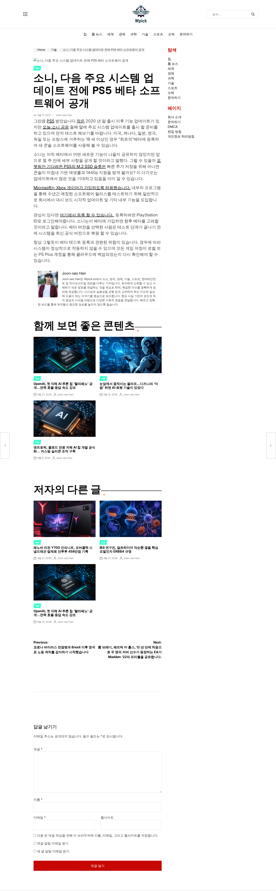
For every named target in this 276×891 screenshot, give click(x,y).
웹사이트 (107, 817)
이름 (38, 799)
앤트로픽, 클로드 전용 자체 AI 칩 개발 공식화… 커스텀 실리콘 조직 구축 (64, 449)
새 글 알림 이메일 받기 (53, 851)
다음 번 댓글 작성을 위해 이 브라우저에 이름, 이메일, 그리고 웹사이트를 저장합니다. (97, 835)
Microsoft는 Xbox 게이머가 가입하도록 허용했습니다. (82, 187)
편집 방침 (174, 132)
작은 (81, 121)
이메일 (40, 817)
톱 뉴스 (97, 34)
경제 (122, 34)
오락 (171, 34)
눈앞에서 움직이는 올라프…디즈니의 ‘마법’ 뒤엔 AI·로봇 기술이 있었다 (129, 386)
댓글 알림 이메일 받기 (52, 843)
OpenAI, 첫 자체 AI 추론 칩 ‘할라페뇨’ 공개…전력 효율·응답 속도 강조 (63, 386)
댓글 (38, 749)
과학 (133, 34)
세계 (110, 34)
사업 (37, 542)
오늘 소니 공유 (56, 127)
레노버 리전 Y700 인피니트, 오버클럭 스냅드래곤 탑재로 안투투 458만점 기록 (63, 549)
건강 (103, 542)
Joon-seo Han (64, 115)
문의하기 (186, 34)
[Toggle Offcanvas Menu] (25, 14)
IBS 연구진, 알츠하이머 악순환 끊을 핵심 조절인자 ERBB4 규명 (129, 549)
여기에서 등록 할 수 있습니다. (86, 215)
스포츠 (158, 34)
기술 (145, 34)
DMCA (173, 127)
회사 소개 (174, 117)
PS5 (50, 121)
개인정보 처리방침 (181, 136)
